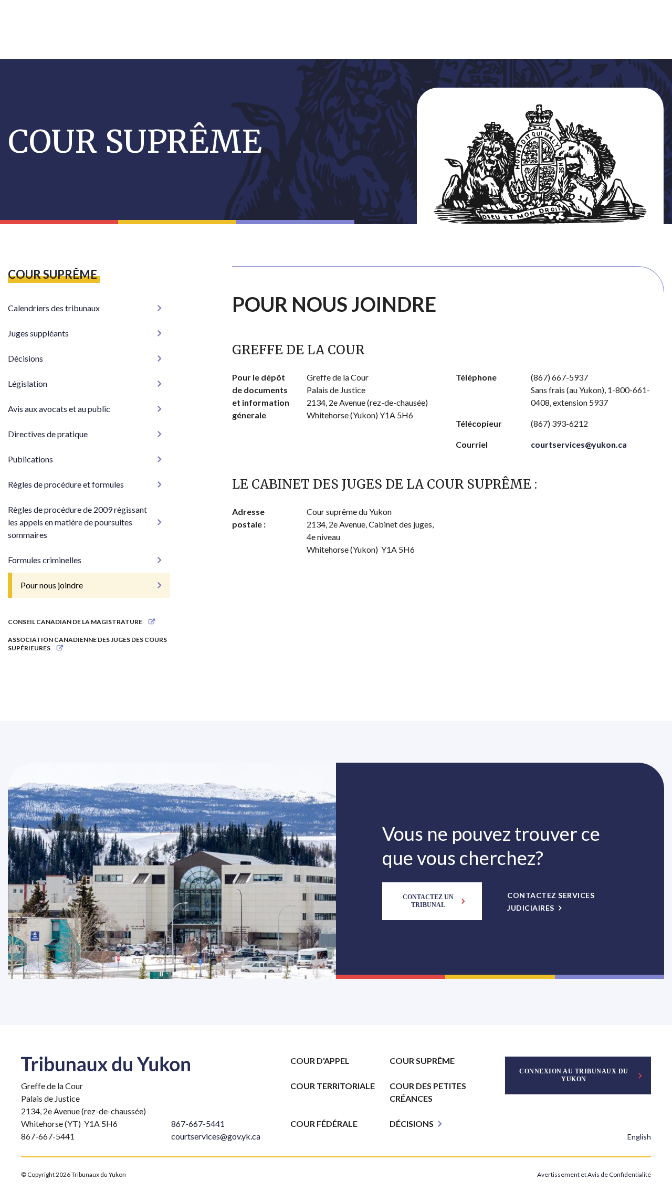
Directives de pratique (48, 434)
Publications (30, 459)
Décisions (25, 358)
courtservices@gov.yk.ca (215, 1136)
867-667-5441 (198, 1123)
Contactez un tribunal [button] (428, 901)
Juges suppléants (38, 333)
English (639, 1136)
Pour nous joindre (51, 585)
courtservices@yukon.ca (579, 444)
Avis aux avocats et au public (59, 409)
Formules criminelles (44, 560)
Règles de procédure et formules (66, 484)
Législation (27, 383)
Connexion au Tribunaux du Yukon (573, 1075)
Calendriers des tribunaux (54, 308)
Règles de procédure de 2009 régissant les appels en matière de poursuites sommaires (77, 522)
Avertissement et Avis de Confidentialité (594, 1174)
